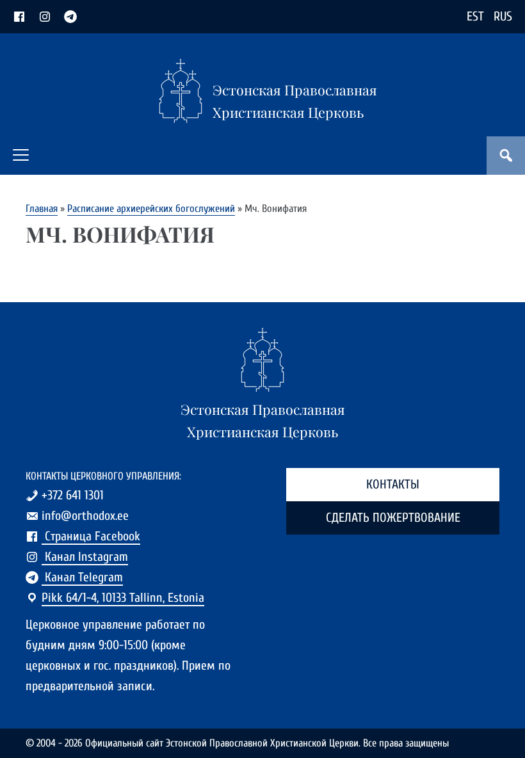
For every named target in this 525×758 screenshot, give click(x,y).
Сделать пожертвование (393, 517)
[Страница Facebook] (19, 16)
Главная (42, 208)
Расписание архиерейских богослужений (151, 208)
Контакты (392, 484)
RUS (503, 16)
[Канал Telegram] (70, 16)
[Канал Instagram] (44, 16)
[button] (21, 155)
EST (475, 16)
